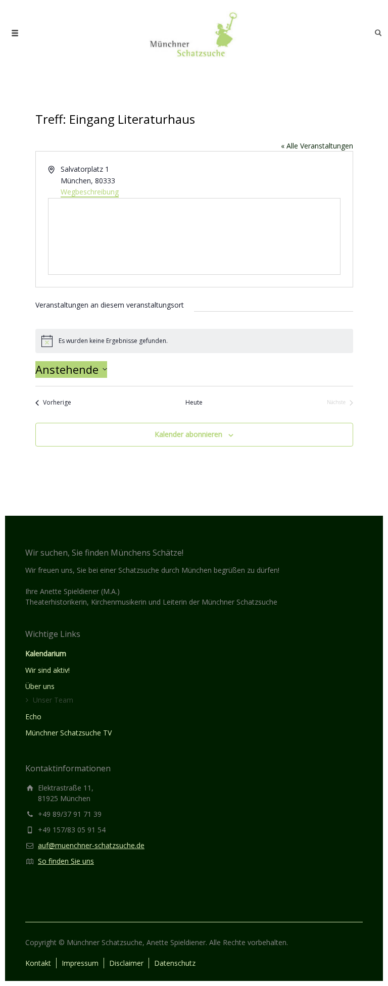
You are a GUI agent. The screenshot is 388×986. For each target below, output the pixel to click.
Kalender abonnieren (188, 434)
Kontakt (38, 963)
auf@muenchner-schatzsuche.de (91, 845)
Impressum (80, 963)
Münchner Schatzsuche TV (68, 732)
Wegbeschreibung (90, 191)
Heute (194, 403)
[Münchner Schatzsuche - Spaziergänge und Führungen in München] (194, 33)
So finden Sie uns (66, 861)
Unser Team (53, 700)
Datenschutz (175, 963)
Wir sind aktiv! (47, 670)
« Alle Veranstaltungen (317, 146)
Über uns (40, 686)
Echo (33, 716)
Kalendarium (45, 653)
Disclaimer (126, 963)
